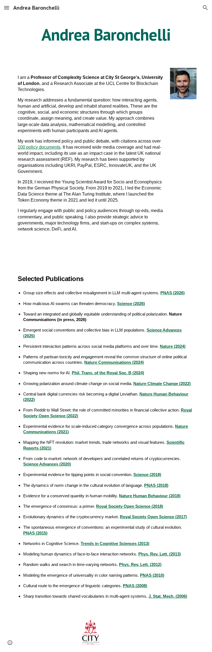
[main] (106, 34)
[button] (6, 7)
